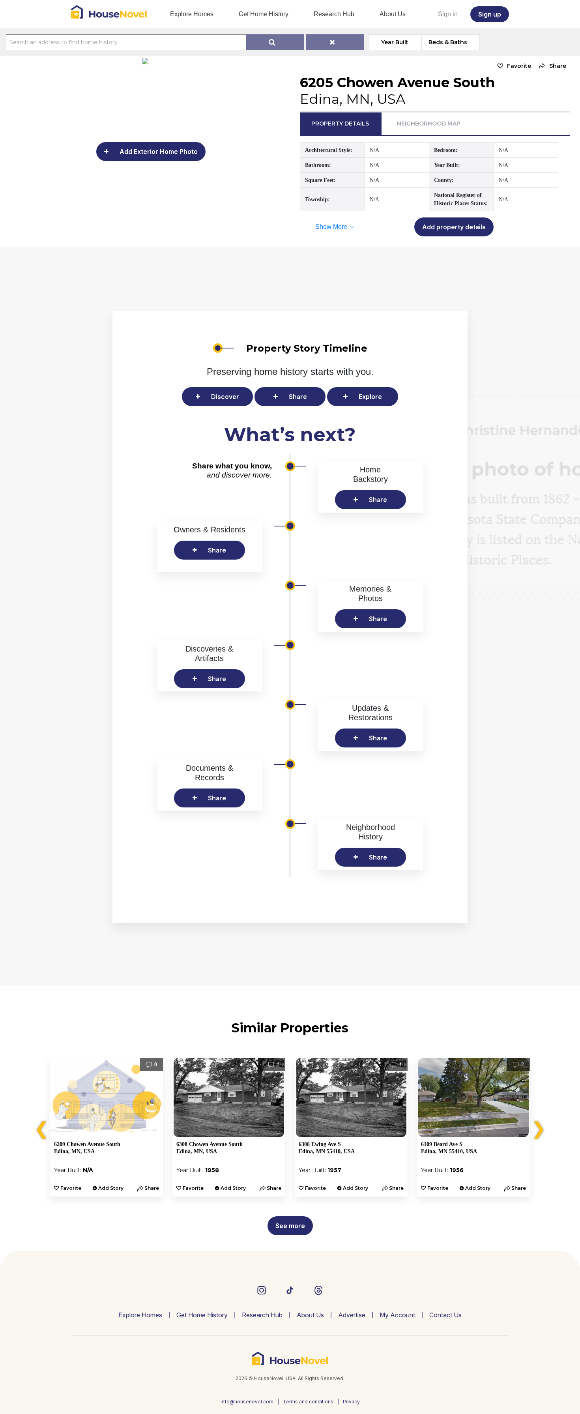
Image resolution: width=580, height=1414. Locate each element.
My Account (397, 1315)
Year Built (394, 42)
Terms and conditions (308, 1402)
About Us (393, 14)
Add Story (110, 1188)
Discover (225, 397)
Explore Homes (191, 14)
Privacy (351, 1402)
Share (298, 397)
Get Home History (263, 14)
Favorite (519, 65)
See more (290, 1226)
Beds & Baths (447, 42)
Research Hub (334, 14)
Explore (370, 397)
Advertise (351, 1315)
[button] (550, 66)
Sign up (489, 14)
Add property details (454, 227)
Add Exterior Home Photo (159, 151)
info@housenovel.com (247, 1402)
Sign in (448, 14)
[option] (106, 1127)
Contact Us (445, 1315)
